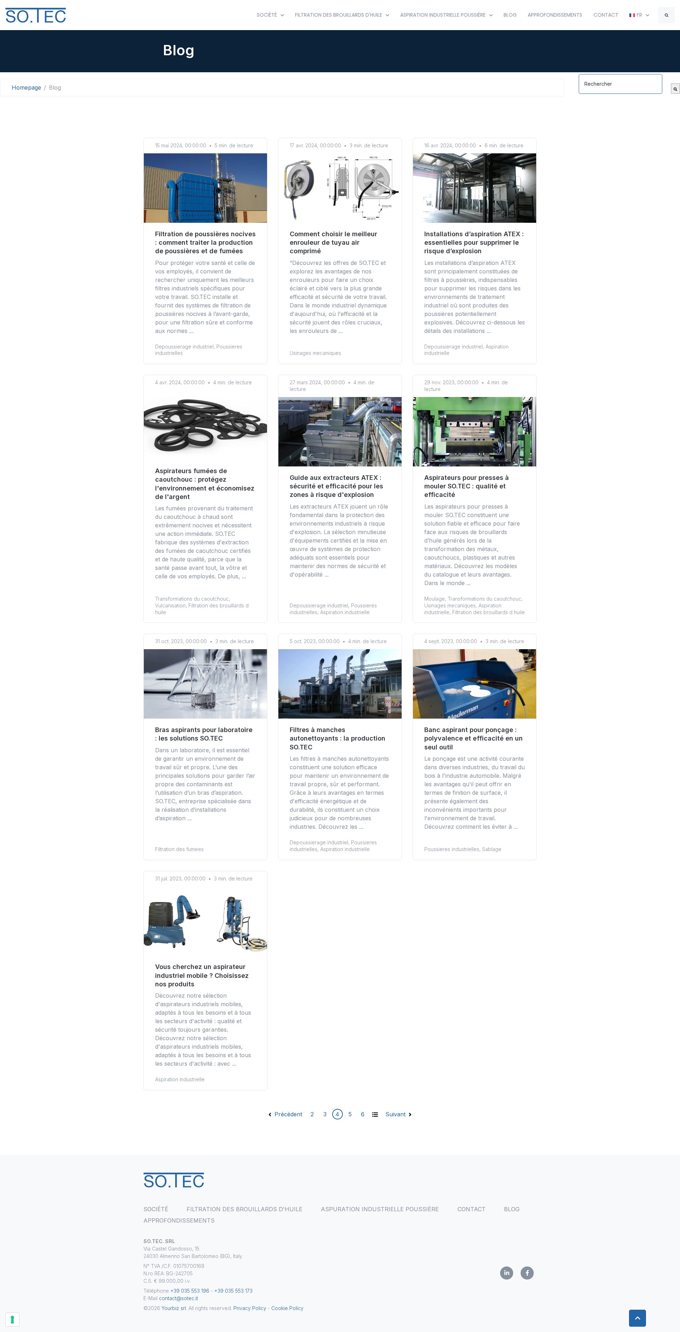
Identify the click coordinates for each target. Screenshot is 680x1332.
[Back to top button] (637, 1318)
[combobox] (620, 84)
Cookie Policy (288, 1308)
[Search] (666, 15)
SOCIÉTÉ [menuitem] (155, 1209)
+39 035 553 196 (190, 1291)
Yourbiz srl (174, 1308)
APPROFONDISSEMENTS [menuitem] (179, 1220)
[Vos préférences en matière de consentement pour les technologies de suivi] (12, 1319)
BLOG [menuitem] (512, 1209)
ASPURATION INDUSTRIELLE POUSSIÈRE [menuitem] (380, 1209)
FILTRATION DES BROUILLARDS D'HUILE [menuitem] (244, 1209)
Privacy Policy (249, 1308)
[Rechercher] (675, 88)
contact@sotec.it (178, 1298)
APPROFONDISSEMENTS (555, 14)
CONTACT (606, 14)
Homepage (26, 87)
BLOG (510, 14)
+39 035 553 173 (233, 1291)
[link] (35, 14)
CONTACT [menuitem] (472, 1209)
